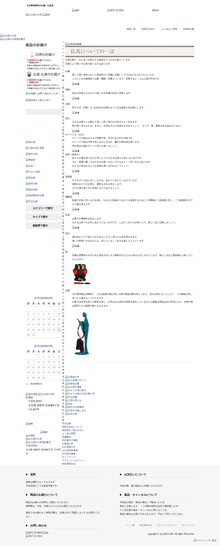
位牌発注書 (188, 29)
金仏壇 (63, 106)
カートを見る (176, 12)
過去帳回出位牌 (63, 410)
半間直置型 (63, 160)
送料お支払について (72, 426)
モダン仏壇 (63, 296)
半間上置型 (63, 143)
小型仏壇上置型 (63, 123)
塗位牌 (63, 366)
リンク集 (131, 525)
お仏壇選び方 (44, 250)
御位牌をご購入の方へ (73, 430)
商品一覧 (131, 29)
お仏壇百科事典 (44, 258)
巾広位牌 (66, 423)
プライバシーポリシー (73, 460)
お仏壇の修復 (68, 453)
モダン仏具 (63, 353)
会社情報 (30, 435)
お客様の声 (44, 267)
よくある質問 (68, 433)
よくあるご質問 (169, 29)
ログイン (176, 20)
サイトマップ (68, 457)
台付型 (63, 333)
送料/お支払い (149, 29)
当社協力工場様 (44, 284)
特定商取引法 (68, 463)
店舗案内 (44, 275)
